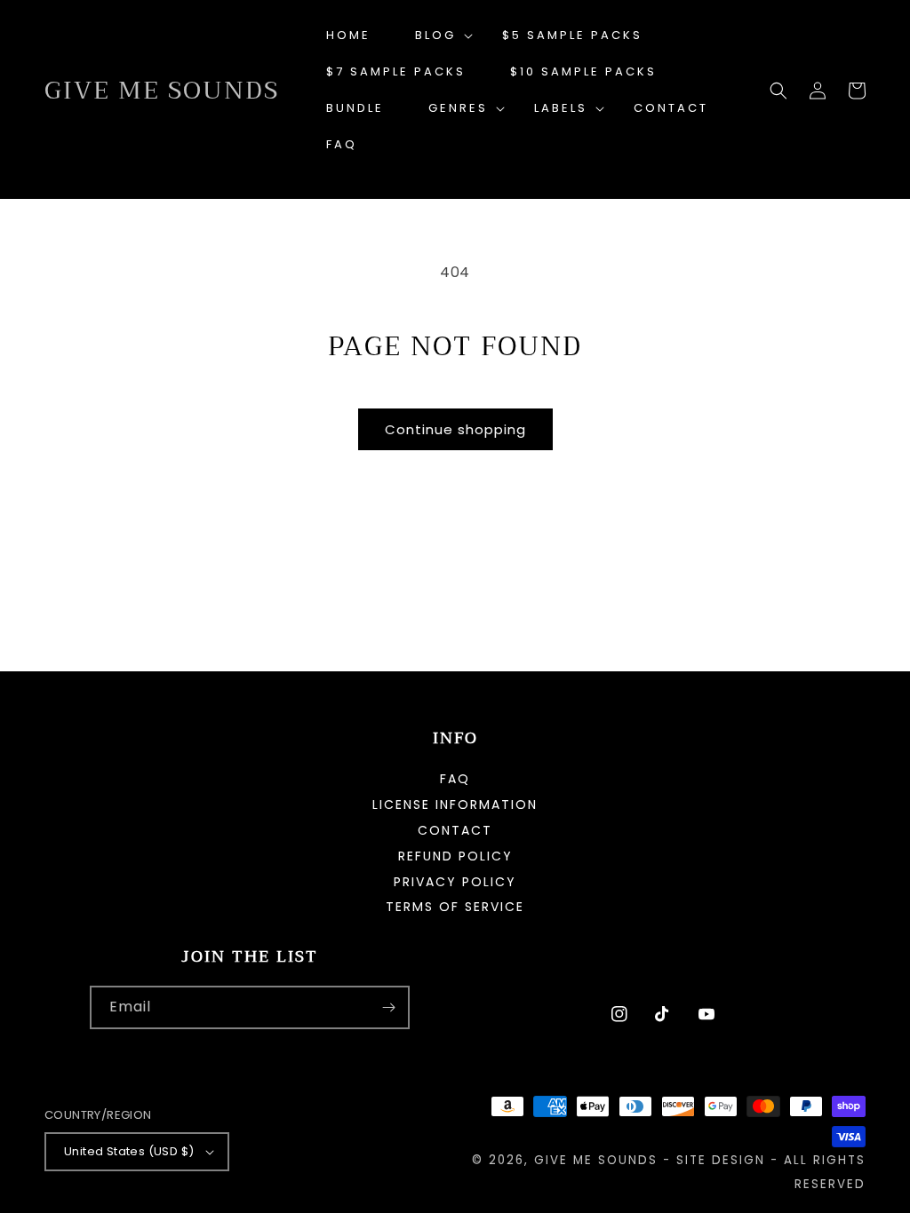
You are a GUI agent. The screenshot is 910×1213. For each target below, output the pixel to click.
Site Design (720, 1160)
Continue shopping (455, 429)
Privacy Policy (455, 882)
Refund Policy (455, 856)
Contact (455, 830)
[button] (436, 36)
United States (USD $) (129, 1151)
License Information (455, 804)
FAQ (455, 780)
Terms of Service (455, 907)
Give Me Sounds (596, 1160)
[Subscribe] (388, 1007)
